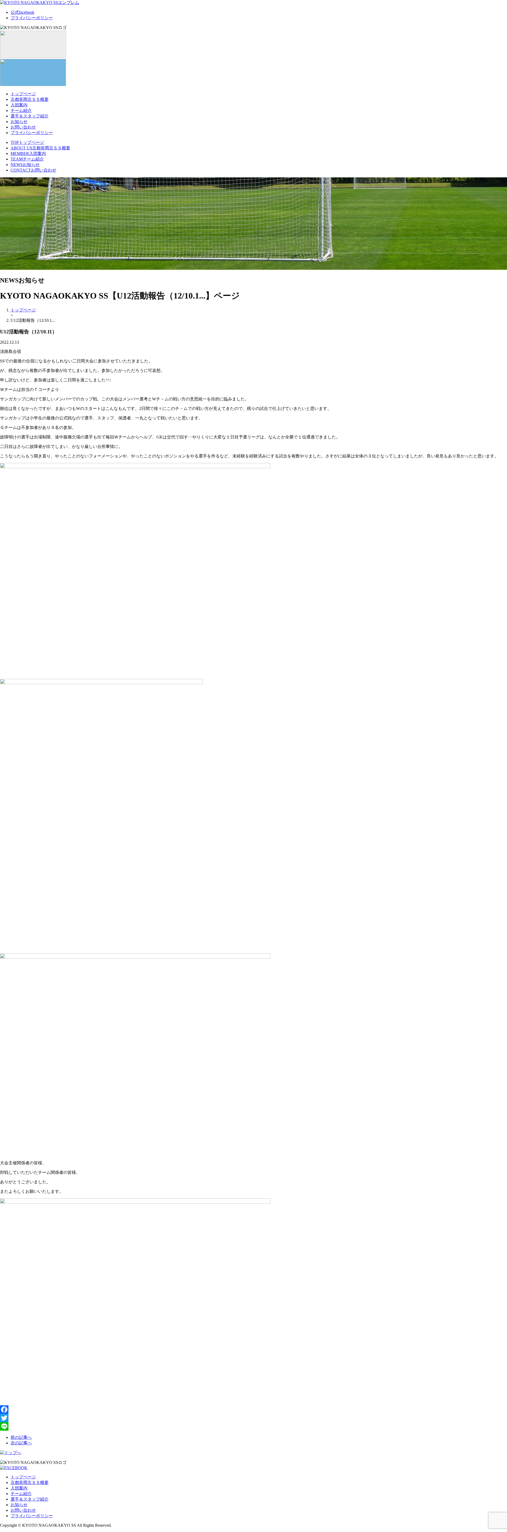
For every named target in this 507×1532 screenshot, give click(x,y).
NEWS (25, 164)
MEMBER (28, 153)
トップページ (23, 94)
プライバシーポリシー (32, 18)
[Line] (253, 1426)
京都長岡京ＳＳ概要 (30, 99)
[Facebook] (253, 1409)
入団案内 (19, 105)
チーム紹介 (21, 110)
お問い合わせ (23, 127)
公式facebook (22, 12)
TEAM (27, 159)
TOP (27, 142)
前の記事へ (21, 1437)
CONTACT (33, 170)
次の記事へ (21, 1443)
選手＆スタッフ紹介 (30, 116)
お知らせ (19, 121)
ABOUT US (40, 148)
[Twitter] (253, 1418)
